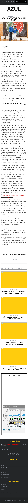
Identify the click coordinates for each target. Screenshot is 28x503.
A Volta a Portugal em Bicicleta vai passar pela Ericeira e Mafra (14, 369)
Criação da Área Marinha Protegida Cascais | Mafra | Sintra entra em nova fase (14, 292)
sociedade (10, 16)
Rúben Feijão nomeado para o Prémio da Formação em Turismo (14, 318)
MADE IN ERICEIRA (5, 474)
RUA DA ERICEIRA (5, 470)
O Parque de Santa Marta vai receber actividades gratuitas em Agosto (14, 343)
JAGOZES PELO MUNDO (6, 463)
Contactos (4, 486)
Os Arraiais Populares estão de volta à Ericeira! (14, 253)
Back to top (22, 500)
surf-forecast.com (7, 432)
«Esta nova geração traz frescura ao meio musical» (14, 260)
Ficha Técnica (4, 489)
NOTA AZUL (3, 472)
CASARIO (3, 465)
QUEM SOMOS (4, 484)
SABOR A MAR (4, 467)
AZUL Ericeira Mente (6, 477)
